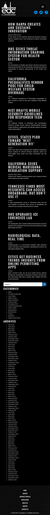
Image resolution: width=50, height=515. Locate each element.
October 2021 (12, 382)
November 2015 (13, 478)
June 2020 (11, 414)
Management (12, 310)
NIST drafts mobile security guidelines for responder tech (25, 114)
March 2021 (12, 396)
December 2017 (13, 428)
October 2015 (12, 480)
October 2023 (12, 343)
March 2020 (12, 420)
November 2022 (13, 358)
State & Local (12, 298)
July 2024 (11, 325)
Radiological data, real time (24, 237)
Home (25, 490)
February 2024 (12, 335)
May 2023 (11, 346)
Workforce (11, 316)
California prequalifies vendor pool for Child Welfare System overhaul (25, 86)
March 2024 (12, 333)
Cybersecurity (12, 302)
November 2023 (13, 341)
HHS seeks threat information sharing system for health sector (26, 54)
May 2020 (11, 416)
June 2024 (11, 327)
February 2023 (12, 352)
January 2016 (12, 474)
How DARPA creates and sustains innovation (24, 27)
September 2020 (13, 408)
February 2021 (12, 398)
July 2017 (11, 438)
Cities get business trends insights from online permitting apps (26, 261)
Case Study (11, 296)
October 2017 (12, 432)
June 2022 (11, 368)
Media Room (25, 500)
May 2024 (11, 329)
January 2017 (12, 450)
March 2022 (12, 374)
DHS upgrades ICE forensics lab (23, 216)
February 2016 (12, 472)
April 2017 (11, 444)
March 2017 (12, 446)
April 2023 (11, 349)
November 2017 (13, 430)
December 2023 (13, 339)
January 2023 (12, 354)
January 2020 (12, 424)
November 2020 (13, 404)
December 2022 (13, 356)
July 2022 (11, 366)
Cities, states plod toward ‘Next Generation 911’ (24, 140)
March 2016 (12, 470)
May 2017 (11, 442)
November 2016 (13, 454)
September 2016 (13, 458)
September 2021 (13, 384)
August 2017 (12, 436)
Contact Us (25, 509)
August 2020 (12, 410)
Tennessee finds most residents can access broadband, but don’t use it (27, 191)
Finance (10, 314)
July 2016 (11, 462)
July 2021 (11, 388)
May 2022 (11, 370)
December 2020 (13, 402)
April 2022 (11, 372)
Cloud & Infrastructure (15, 306)
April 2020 (11, 418)
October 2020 (12, 406)
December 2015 (13, 476)
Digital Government (14, 318)
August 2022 (12, 364)
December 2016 (13, 452)
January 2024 (12, 337)
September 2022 (13, 362)
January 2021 (12, 400)
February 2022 (12, 376)
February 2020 (12, 422)
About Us (25, 503)
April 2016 (11, 468)
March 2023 (12, 351)
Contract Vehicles (25, 497)
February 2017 (12, 448)
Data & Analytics (13, 300)
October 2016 (12, 456)
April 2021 (11, 394)
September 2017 (13, 434)
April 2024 (11, 331)
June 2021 (11, 390)
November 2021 (13, 380)
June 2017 (11, 440)
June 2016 (11, 464)
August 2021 (12, 386)
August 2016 (12, 460)
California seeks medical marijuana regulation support (25, 167)
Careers (25, 494)
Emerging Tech (13, 304)
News (19, 35)
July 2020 (11, 412)
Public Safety (12, 308)
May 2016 (11, 466)
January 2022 (12, 378)
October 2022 (12, 360)
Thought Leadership (14, 294)
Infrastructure (12, 312)
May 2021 (11, 392)
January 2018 (12, 426)
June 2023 (11, 344)
